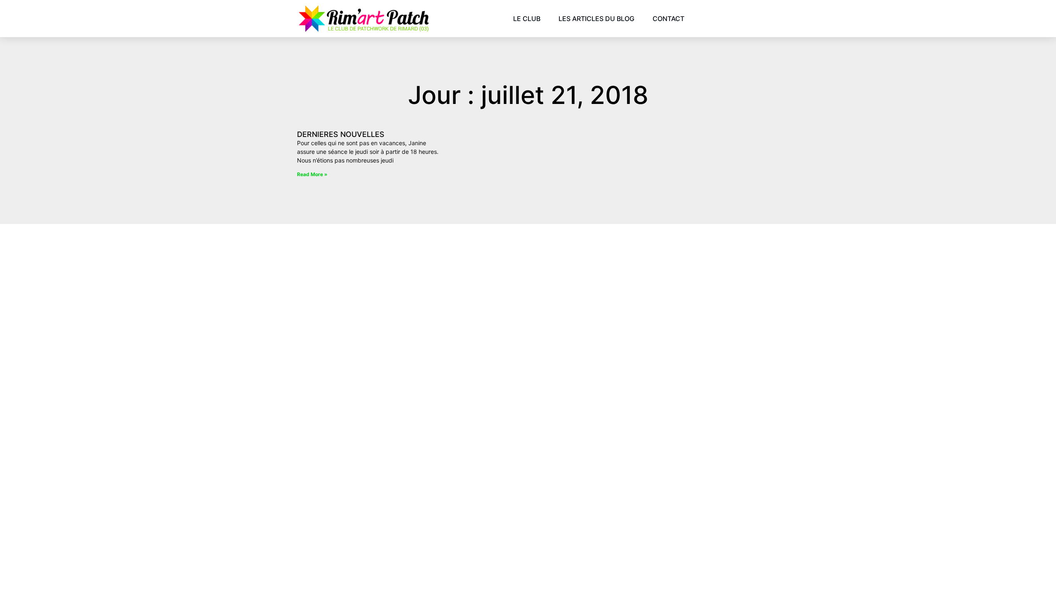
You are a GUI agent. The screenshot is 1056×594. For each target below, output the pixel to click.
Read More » (312, 174)
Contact (668, 18)
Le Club (526, 18)
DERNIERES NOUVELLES (340, 134)
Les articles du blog (596, 18)
